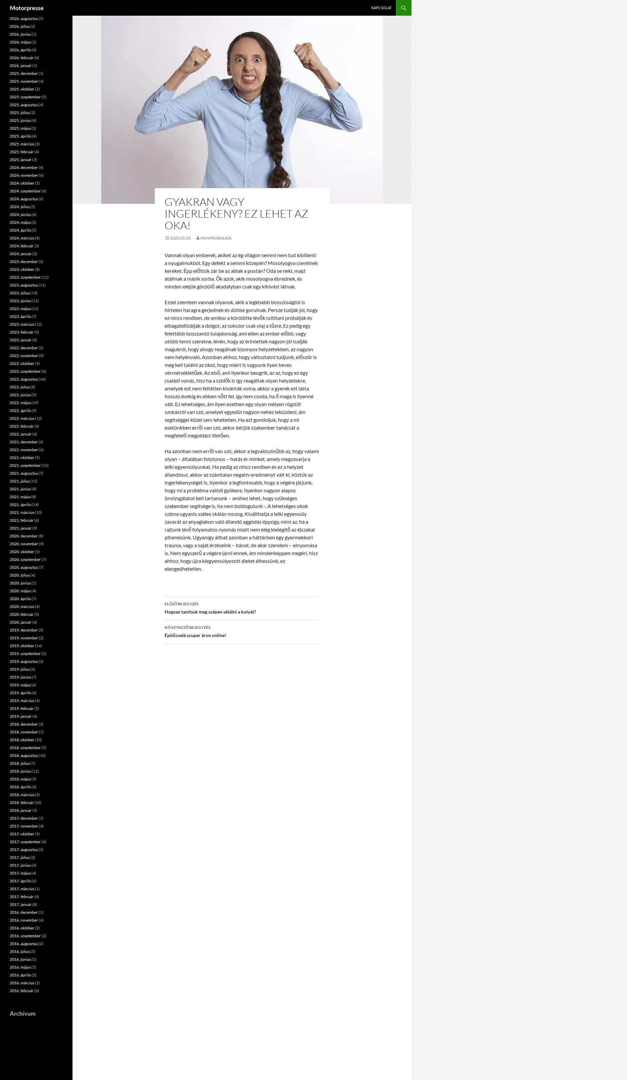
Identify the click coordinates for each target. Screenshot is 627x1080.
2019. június (20, 677)
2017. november (24, 826)
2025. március (22, 143)
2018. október (22, 739)
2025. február (22, 151)
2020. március (22, 606)
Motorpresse (27, 7)
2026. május (20, 42)
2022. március (22, 418)
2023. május (20, 308)
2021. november (24, 449)
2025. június (20, 120)
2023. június (20, 300)
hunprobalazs (216, 238)
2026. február (22, 57)
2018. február (22, 802)
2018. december (24, 724)
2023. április (20, 316)
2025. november (24, 81)
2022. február (22, 426)
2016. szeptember (25, 935)
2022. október (22, 363)
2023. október (22, 269)
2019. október (22, 645)
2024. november (24, 175)
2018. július (20, 763)
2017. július (20, 857)
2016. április (20, 975)
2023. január (21, 339)
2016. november (24, 920)
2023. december (24, 261)
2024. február (22, 245)
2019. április (20, 692)
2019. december (24, 630)
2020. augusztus (24, 567)
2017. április (20, 880)
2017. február (22, 896)
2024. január (21, 253)
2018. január (21, 810)
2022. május (20, 402)
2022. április (20, 410)
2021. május (20, 496)
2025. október (22, 89)
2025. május (20, 128)
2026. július (20, 26)
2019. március (22, 700)
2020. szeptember (25, 559)
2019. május (20, 684)
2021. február (22, 520)
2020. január (21, 622)
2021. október (22, 457)
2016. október (22, 927)
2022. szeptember (25, 371)
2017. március (22, 888)
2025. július (20, 112)
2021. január (21, 528)
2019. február (22, 708)
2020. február (22, 614)
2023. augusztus (24, 285)
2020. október (22, 551)
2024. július (20, 206)
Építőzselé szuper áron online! (195, 631)
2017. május (20, 873)
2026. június (20, 34)
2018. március (22, 794)
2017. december (24, 818)
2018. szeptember (25, 747)
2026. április (20, 49)
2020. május (20, 590)
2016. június (20, 959)
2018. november (24, 731)
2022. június (20, 394)
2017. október (22, 833)
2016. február (22, 990)
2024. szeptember (25, 190)
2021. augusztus (24, 473)
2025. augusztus (24, 104)
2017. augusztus (24, 849)
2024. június (20, 214)
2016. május (20, 967)
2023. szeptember (25, 277)
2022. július (20, 387)
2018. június (20, 771)
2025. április (20, 136)
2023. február (22, 332)
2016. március (22, 982)
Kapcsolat (381, 8)
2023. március (22, 324)
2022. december (24, 347)
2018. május (20, 779)
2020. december (24, 535)
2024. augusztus (24, 198)
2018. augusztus (24, 755)
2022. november (24, 355)
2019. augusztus (24, 661)
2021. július (20, 481)
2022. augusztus (24, 379)
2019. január (21, 716)
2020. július (20, 575)
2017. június (20, 865)
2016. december (24, 912)
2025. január (21, 159)
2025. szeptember (25, 96)
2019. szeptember (25, 653)
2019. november (24, 637)
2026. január (21, 65)
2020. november (24, 543)
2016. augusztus (24, 943)
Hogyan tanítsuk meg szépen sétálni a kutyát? (210, 607)
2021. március (22, 512)
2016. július (20, 951)
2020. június (20, 583)
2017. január (21, 904)
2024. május (20, 222)
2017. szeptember (25, 841)
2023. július (20, 292)
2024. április (20, 230)
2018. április (20, 786)
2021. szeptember (25, 465)
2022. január (21, 434)
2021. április (20, 504)
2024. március (22, 238)
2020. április (20, 598)
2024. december (24, 167)
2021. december (24, 441)
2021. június (20, 488)
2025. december (24, 73)
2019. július (20, 669)
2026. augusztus (24, 18)
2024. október (22, 183)
